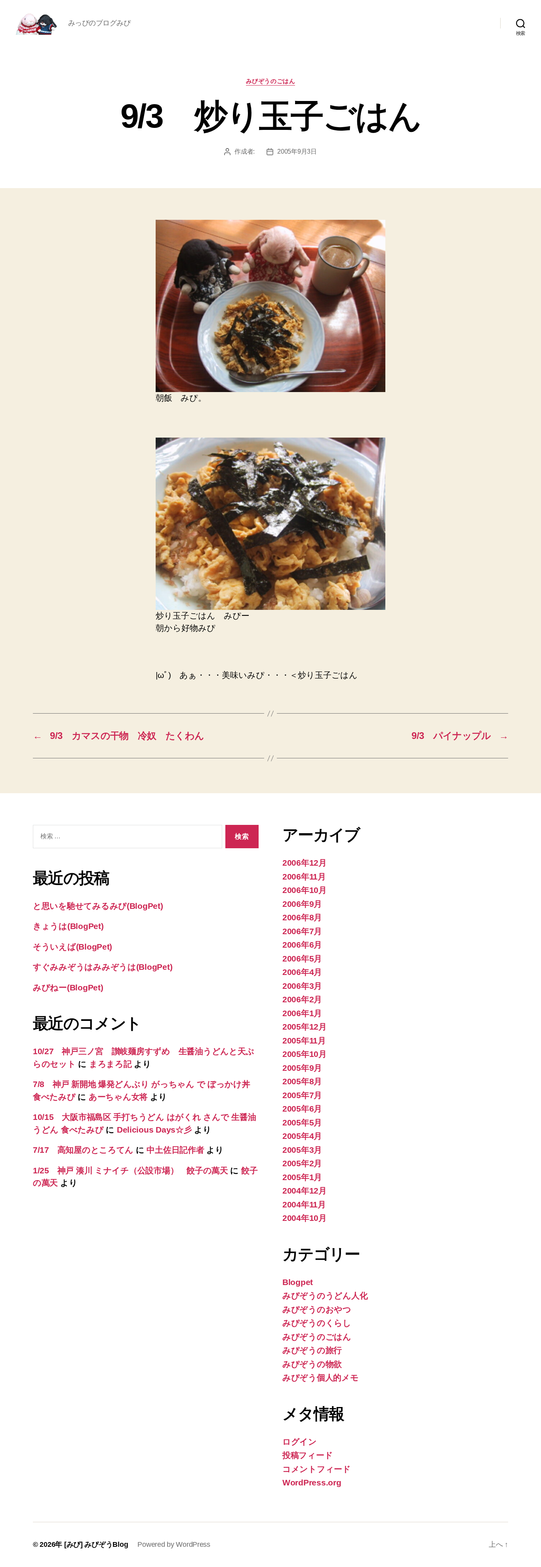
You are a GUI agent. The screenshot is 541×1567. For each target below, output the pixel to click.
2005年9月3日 (297, 151)
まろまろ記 (110, 1063)
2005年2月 (302, 1163)
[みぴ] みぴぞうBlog (96, 1544)
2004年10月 (304, 1217)
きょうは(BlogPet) (68, 926)
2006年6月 (302, 944)
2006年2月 (302, 999)
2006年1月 (302, 1013)
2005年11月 (304, 1040)
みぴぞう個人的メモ (320, 1377)
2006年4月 (302, 972)
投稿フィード (307, 1455)
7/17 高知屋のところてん (83, 1149)
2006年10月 (304, 890)
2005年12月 (304, 1026)
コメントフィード (316, 1469)
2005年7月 (302, 1095)
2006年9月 (302, 903)
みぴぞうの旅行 (312, 1350)
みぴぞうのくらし (316, 1322)
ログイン (299, 1441)
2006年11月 (304, 876)
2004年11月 (304, 1204)
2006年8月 (302, 917)
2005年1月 (302, 1177)
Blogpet (297, 1282)
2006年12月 (304, 862)
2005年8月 (302, 1081)
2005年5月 (302, 1122)
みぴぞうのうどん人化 (325, 1295)
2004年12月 (304, 1190)
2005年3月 (302, 1149)
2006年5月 (302, 958)
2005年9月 (302, 1067)
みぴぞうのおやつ (316, 1309)
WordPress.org (311, 1482)
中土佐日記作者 (175, 1149)
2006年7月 (302, 931)
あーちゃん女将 (118, 1096)
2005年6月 (302, 1108)
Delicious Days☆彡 (154, 1129)
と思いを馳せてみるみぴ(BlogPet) (98, 905)
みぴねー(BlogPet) (68, 987)
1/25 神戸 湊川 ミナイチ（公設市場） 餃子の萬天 (130, 1170)
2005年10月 (304, 1054)
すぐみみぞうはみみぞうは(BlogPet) (102, 966)
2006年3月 (302, 985)
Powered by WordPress (173, 1544)
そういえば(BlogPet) (72, 946)
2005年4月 (302, 1136)
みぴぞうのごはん (270, 81)
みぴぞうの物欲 (312, 1364)
